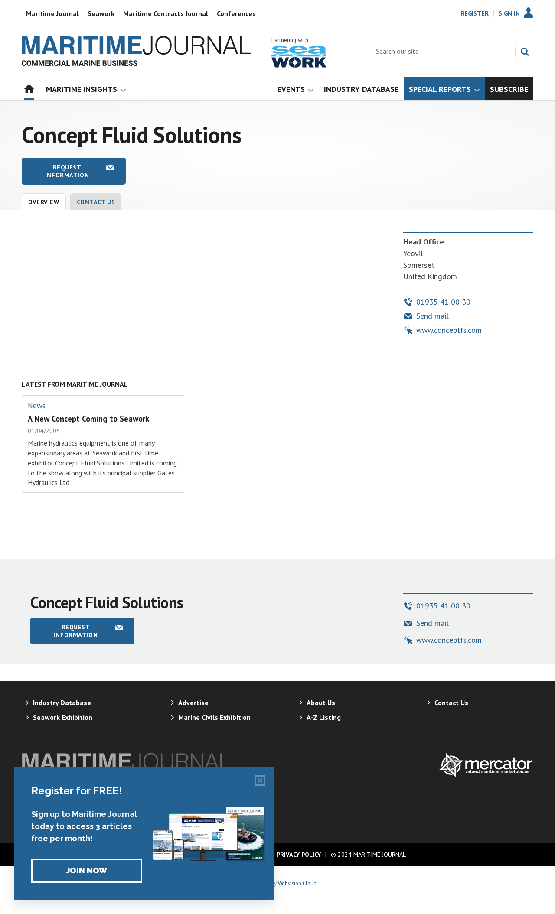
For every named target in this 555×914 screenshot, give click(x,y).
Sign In (509, 13)
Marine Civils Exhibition (214, 717)
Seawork (101, 13)
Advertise (193, 702)
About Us (321, 702)
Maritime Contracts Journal (165, 13)
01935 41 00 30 (443, 302)
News (37, 405)
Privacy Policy (299, 855)
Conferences (236, 13)
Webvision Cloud (297, 883)
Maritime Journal (52, 13)
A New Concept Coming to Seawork (88, 418)
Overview (43, 202)
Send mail (432, 316)
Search (525, 52)
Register (474, 13)
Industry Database (62, 702)
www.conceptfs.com (449, 330)
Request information (67, 171)
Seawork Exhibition (62, 717)
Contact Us (96, 202)
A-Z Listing (324, 717)
